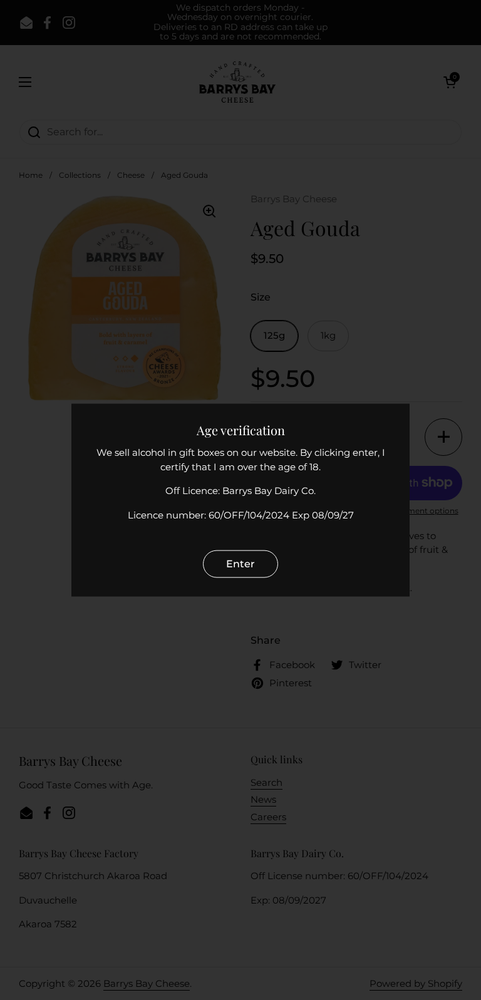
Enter (240, 564)
